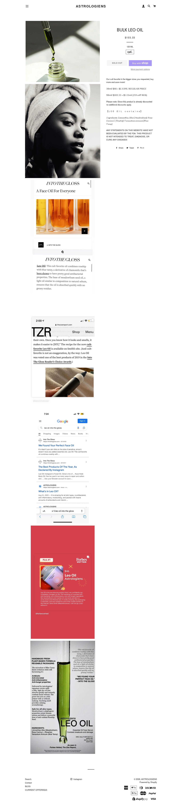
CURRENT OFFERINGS (36, 789)
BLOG (28, 786)
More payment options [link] (140, 69)
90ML (129, 52)
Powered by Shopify (148, 782)
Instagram (77, 779)
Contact (28, 782)
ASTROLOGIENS (91, 6)
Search (28, 779)
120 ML (130, 46)
